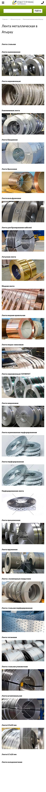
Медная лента (8, 286)
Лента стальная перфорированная (17, 608)
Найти (38, 10)
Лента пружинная (9, 549)
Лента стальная (9, 44)
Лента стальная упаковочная (15, 666)
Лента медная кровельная (13, 315)
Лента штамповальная (12, 696)
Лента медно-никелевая (12, 345)
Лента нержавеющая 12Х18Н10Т (16, 374)
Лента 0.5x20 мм (9, 725)
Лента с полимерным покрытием (16, 579)
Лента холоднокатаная (12, 762)
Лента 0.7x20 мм (9, 754)
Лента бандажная (10, 140)
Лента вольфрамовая (11, 198)
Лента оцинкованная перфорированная (19, 432)
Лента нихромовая (10, 403)
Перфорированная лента (13, 491)
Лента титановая (9, 637)
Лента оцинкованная (11, 52)
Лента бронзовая (9, 169)
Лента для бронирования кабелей (17, 227)
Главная (5, 19)
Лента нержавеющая (11, 81)
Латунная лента (9, 257)
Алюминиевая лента (11, 110)
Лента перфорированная (13, 462)
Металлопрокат (15, 19)
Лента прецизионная (11, 520)
